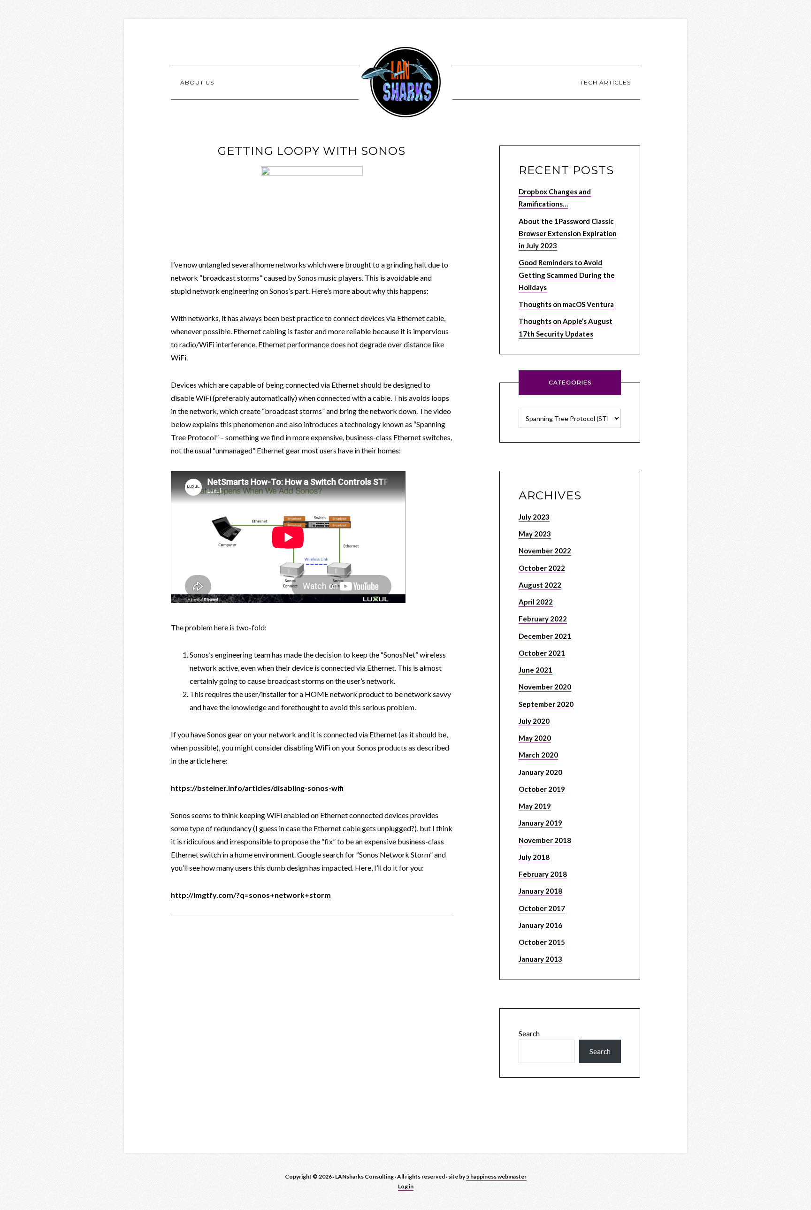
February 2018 (543, 874)
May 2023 (535, 533)
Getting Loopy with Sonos (312, 151)
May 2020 (535, 738)
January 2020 (540, 772)
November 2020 (545, 686)
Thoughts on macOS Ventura (566, 304)
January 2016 (540, 925)
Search (529, 1033)
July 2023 (534, 517)
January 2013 (540, 959)
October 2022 (542, 568)
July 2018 (534, 857)
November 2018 (545, 840)
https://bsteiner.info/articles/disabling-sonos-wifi (257, 787)
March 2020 (538, 755)
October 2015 (542, 942)
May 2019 (535, 806)
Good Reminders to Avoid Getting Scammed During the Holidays (567, 274)
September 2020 (546, 704)
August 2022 (540, 585)
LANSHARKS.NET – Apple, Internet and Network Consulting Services (405, 82)
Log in (405, 1186)
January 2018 (540, 891)
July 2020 (534, 721)
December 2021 (545, 636)
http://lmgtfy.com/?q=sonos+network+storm (251, 894)
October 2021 (542, 653)
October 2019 (542, 789)
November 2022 (545, 550)
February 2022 (543, 618)
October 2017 (542, 908)
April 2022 (536, 601)
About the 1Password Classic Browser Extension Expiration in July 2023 (568, 233)
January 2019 (540, 823)
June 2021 (535, 670)
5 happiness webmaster (496, 1176)
